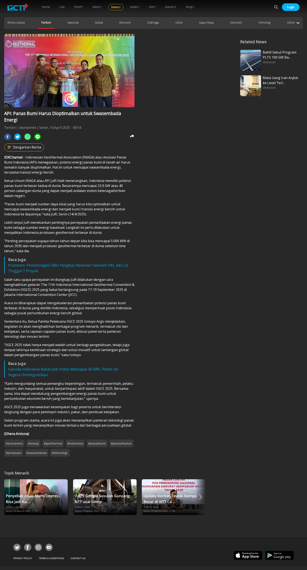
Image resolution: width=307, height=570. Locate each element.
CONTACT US (78, 558)
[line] (37, 136)
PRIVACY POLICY (22, 558)
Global (99, 22)
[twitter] (17, 136)
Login (290, 7)
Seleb (179, 22)
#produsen (14, 453)
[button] (200, 497)
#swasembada (37, 453)
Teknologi (264, 22)
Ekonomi (125, 22)
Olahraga (153, 22)
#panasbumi (97, 443)
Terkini (46, 22)
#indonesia (75, 443)
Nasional (73, 22)
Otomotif (236, 22)
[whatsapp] (27, 136)
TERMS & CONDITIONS (51, 558)
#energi (33, 443)
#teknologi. (60, 453)
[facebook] (7, 136)
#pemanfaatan (121, 443)
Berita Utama (16, 22)
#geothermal (53, 443)
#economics (14, 443)
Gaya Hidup (206, 22)
